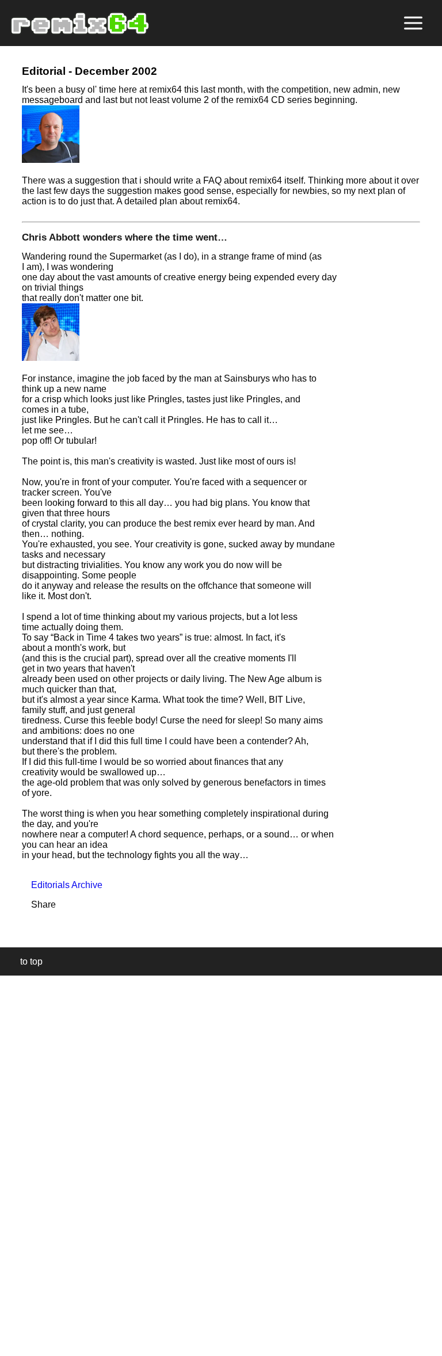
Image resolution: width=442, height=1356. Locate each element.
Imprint (14, 1330)
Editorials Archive (62, 885)
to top (26, 961)
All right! (12, 1312)
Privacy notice (15, 1345)
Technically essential (23, 1165)
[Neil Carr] (50, 160)
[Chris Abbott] (50, 358)
